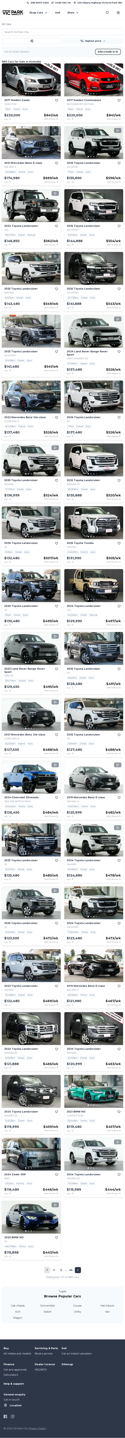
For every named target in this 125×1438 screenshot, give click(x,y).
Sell (57, 12)
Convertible (47, 1305)
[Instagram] (12, 1416)
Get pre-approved (15, 1369)
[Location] (118, 12)
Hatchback (107, 1305)
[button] (32, 41)
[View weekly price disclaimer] (57, 119)
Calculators (11, 1374)
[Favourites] (107, 12)
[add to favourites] (56, 100)
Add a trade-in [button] (106, 51)
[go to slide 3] (31, 93)
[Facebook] (5, 1416)
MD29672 (41, 1369)
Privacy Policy (37, 1428)
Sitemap (67, 1364)
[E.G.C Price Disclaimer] (10, 119)
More (71, 12)
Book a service (44, 1353)
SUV (17, 1311)
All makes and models (17, 1353)
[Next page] (78, 1270)
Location (15, 1405)
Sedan (48, 1311)
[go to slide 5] (37, 93)
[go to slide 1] (26, 93)
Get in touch (12, 1399)
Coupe (77, 1305)
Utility (77, 1311)
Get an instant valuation (77, 1353)
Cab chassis (18, 1305)
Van (107, 1311)
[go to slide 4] (34, 93)
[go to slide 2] (28, 93)
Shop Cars (36, 12)
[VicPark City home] (12, 12)
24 (71, 1270)
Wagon (17, 1317)
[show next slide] (56, 82)
